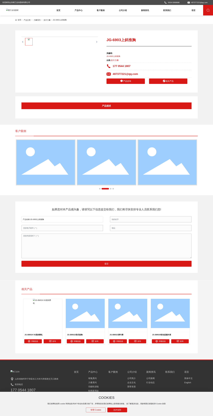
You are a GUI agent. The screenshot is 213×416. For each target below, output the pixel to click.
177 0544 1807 (121, 66)
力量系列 (37, 20)
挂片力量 (47, 20)
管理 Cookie (95, 410)
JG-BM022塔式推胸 (75, 335)
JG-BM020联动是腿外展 (161, 335)
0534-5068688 (173, 2)
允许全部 (117, 410)
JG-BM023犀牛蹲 (116, 335)
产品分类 (27, 20)
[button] (100, 188)
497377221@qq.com (199, 2)
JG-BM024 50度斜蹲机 (34, 335)
